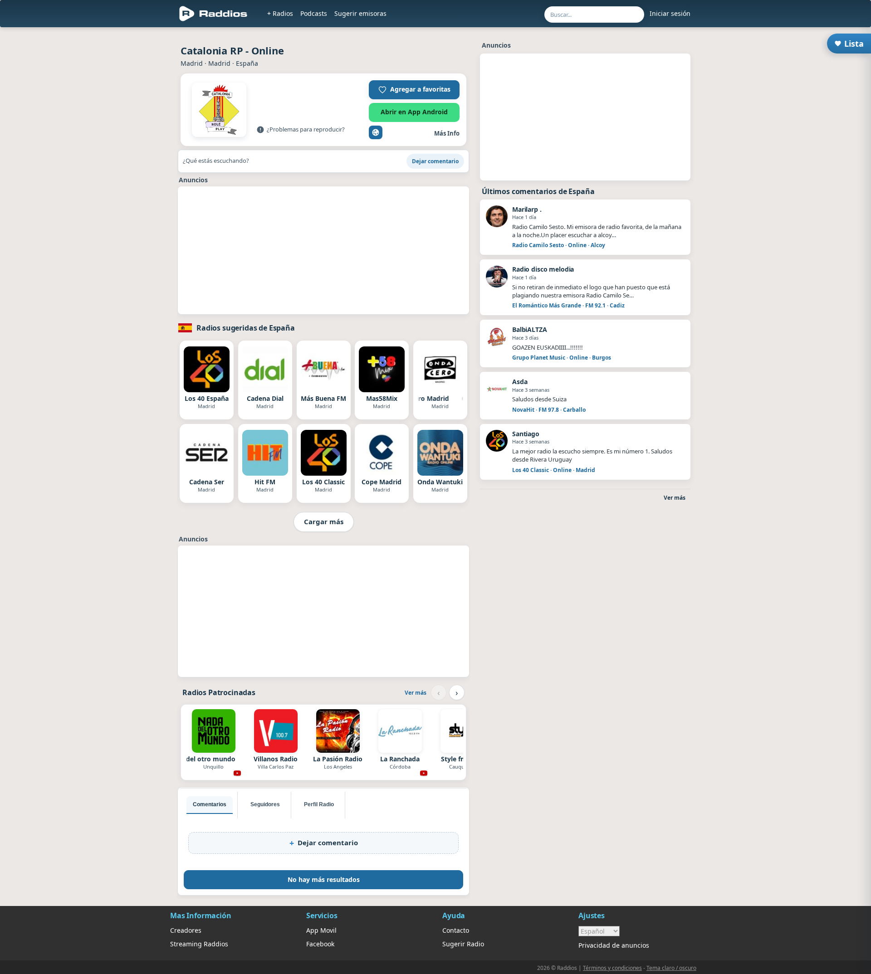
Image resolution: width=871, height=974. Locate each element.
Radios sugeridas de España (245, 328)
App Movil (321, 930)
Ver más (415, 692)
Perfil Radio (319, 804)
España (247, 63)
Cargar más (323, 521)
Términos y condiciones (612, 968)
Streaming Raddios (199, 944)
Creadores (185, 930)
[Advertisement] (128, 169)
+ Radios (280, 13)
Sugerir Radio (463, 944)
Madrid (192, 63)
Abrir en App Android (414, 111)
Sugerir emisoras (360, 13)
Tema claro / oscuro (671, 968)
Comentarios (209, 804)
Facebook (320, 944)
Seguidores (265, 804)
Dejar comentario (435, 161)
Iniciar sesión (670, 13)
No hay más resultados (324, 879)
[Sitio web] (375, 132)
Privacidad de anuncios (613, 945)
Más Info (447, 133)
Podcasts (313, 13)
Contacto (455, 930)
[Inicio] (213, 13)
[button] (414, 89)
